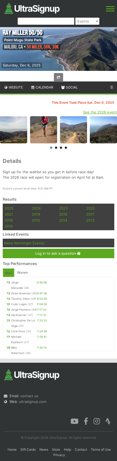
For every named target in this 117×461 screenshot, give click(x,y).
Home (12, 449)
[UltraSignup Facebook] (86, 421)
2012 (9, 226)
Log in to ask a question (56, 253)
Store (56, 449)
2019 (36, 214)
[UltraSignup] (32, 8)
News (43, 449)
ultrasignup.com (32, 401)
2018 (63, 214)
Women (22, 272)
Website (15, 87)
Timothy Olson (20, 298)
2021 (9, 214)
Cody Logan (19, 304)
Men (8, 273)
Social (71, 87)
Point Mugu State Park (22, 40)
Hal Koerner (19, 315)
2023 (63, 208)
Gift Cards (28, 449)
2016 (9, 220)
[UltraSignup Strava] (108, 421)
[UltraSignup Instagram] (96, 421)
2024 (36, 208)
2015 (36, 220)
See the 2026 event (100, 112)
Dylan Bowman (21, 293)
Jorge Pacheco (21, 309)
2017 (90, 214)
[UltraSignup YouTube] (74, 421)
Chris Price (18, 331)
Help (67, 449)
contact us (29, 396)
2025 (9, 208)
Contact (81, 449)
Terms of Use (101, 449)
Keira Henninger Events (24, 243)
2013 (90, 220)
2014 (63, 220)
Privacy (59, 455)
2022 (90, 208)
